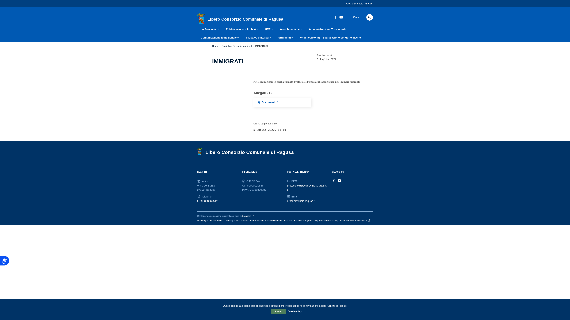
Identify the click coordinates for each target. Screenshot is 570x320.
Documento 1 (270, 102)
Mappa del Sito (240, 220)
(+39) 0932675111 (208, 201)
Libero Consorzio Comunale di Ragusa (249, 152)
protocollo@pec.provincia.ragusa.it (307, 187)
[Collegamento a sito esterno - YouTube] (341, 17)
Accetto (278, 311)
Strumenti (284, 37)
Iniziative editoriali (257, 37)
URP (268, 29)
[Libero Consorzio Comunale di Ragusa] (201, 18)
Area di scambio (354, 3)
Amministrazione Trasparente (327, 29)
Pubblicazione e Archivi (241, 29)
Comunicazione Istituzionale (219, 37)
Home (215, 46)
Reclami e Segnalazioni (305, 220)
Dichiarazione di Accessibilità (353, 220)
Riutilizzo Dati (216, 220)
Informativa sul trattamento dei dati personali (271, 220)
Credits (228, 220)
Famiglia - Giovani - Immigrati (236, 46)
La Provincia (209, 29)
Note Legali (202, 220)
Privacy (368, 3)
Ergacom (246, 216)
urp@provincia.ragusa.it (301, 201)
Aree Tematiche (290, 29)
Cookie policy (295, 311)
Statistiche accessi (328, 220)
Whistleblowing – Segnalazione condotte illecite (330, 37)
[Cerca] (369, 17)
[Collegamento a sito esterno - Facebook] (335, 17)
